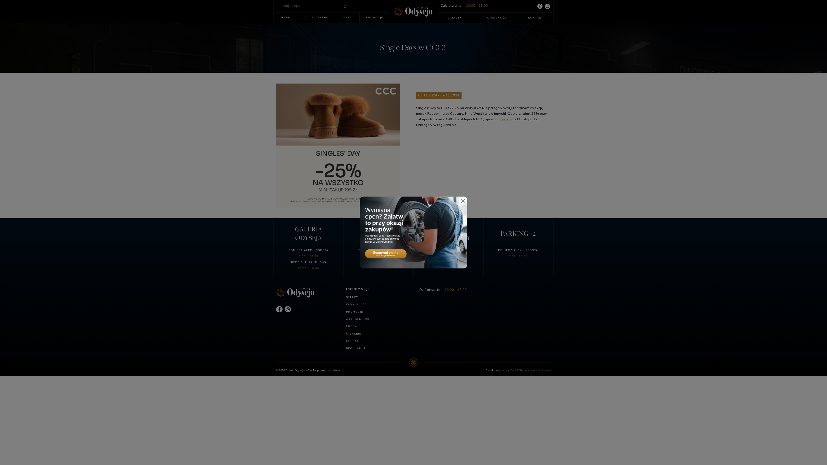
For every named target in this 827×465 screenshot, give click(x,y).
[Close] (463, 200)
